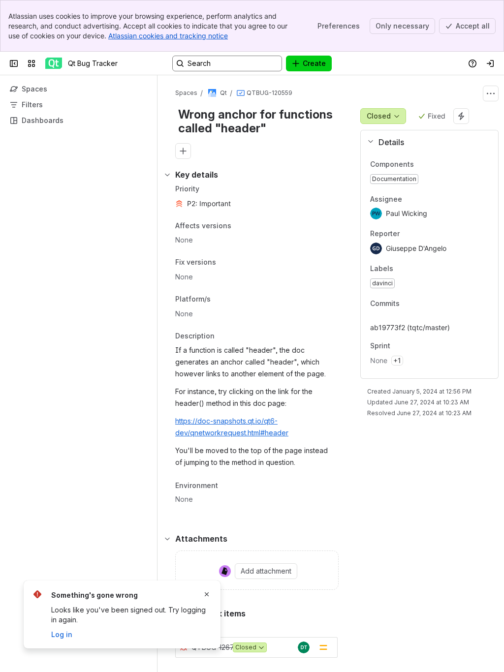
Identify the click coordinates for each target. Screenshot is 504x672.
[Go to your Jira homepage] (53, 63)
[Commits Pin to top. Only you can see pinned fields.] (421, 303)
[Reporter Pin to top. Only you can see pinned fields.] (421, 234)
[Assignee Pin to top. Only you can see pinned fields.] (424, 199)
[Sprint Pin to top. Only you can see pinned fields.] (412, 346)
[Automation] (461, 116)
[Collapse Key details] (167, 175)
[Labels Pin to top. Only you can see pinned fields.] (415, 269)
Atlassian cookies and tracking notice (168, 35)
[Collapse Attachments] (167, 539)
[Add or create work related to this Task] (183, 151)
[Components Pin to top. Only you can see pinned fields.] (422, 164)
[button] (425, 142)
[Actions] (491, 93)
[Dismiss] (207, 594)
